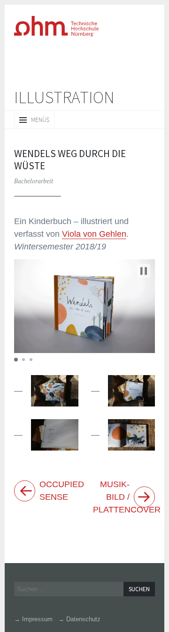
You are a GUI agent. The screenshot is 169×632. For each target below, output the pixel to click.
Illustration (64, 97)
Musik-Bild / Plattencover (120, 497)
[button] (143, 270)
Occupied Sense (58, 490)
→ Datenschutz (73, 619)
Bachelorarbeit (33, 180)
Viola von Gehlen (58, 233)
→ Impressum (32, 619)
